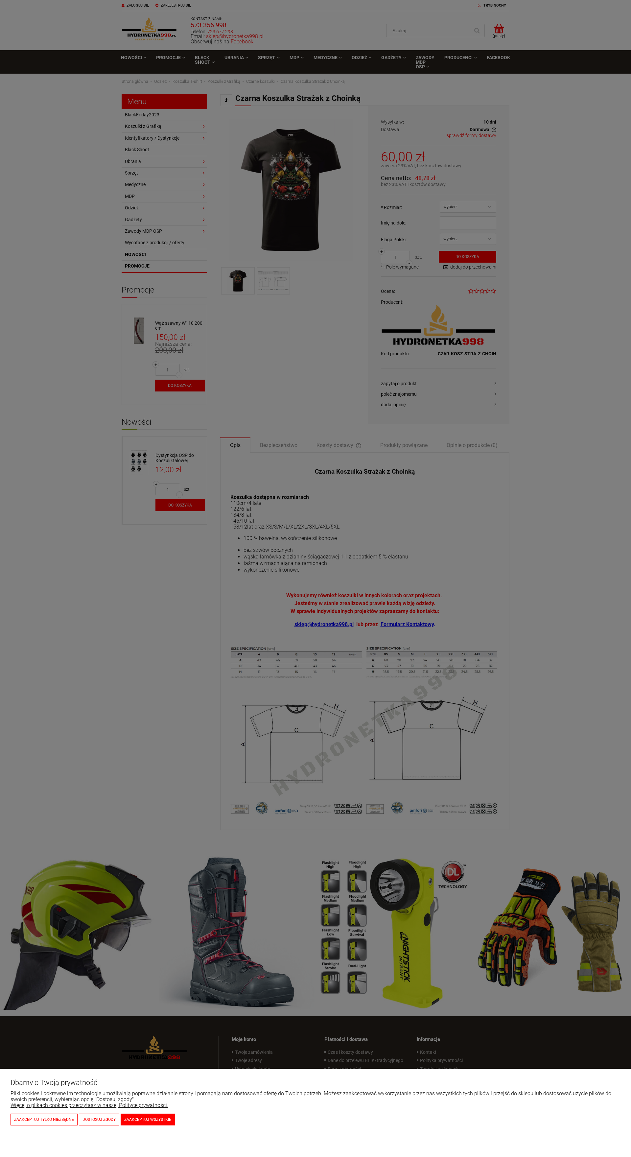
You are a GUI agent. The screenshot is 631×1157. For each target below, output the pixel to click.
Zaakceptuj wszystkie (147, 1119)
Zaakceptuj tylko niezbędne (44, 1119)
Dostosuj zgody (99, 1119)
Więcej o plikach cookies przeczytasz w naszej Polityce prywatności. (89, 1105)
